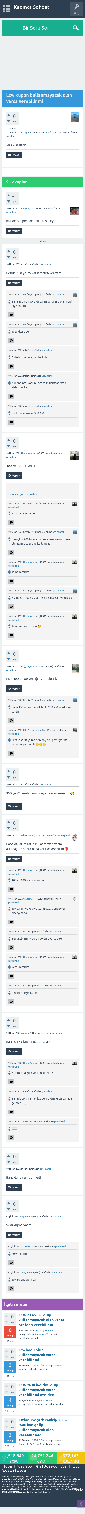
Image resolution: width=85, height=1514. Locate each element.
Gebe (64, 1466)
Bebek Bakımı (24, 1466)
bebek (75, 1466)
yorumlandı (58, 294)
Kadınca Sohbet (31, 7)
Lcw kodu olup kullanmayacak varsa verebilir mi (37, 1355)
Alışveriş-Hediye (44, 1330)
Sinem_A (23, 1444)
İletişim (8, 1466)
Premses (39, 1334)
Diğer (26, 132)
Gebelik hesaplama (46, 1466)
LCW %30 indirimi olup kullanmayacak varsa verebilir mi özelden (38, 1390)
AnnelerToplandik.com (14, 1470)
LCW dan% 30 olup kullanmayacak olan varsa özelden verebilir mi (41, 1320)
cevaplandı (11, 212)
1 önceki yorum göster (22, 494)
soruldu (10, 136)
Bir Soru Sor (36, 28)
